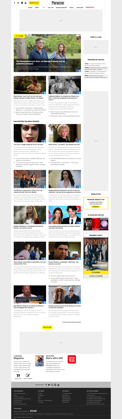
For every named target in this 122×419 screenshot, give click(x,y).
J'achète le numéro (96, 276)
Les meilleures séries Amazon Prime (96, 398)
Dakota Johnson (66, 397)
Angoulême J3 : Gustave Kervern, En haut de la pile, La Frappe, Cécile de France (96, 73)
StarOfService (48, 414)
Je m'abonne (96, 272)
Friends (40, 393)
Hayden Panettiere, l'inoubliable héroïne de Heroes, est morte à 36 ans (28, 227)
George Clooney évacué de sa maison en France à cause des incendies (65, 307)
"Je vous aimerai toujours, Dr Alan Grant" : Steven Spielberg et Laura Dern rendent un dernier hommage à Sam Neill (30, 164)
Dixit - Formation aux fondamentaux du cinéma (62, 414)
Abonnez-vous (34, 3)
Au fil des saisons (18, 400)
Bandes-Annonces (61, 7)
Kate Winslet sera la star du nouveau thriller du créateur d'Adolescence (96, 76)
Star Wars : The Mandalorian (45, 400)
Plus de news (47, 327)
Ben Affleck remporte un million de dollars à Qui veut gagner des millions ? (29, 307)
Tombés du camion (18, 397)
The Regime (41, 395)
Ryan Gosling (65, 395)
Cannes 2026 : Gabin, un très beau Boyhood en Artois (65, 116)
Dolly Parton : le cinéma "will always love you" (64, 144)
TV (43, 7)
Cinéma (30, 7)
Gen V (39, 397)
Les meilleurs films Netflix (93, 402)
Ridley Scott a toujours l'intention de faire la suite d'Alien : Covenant (96, 68)
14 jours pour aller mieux (20, 404)
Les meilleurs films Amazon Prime (95, 404)
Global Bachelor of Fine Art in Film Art (35, 414)
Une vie (15, 395)
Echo (39, 398)
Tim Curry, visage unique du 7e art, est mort (28, 144)
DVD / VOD (50, 7)
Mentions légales (17, 417)
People (72, 7)
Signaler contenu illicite (27, 417)
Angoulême (79, 7)
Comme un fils (17, 402)
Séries (37, 7)
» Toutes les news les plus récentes (71, 322)
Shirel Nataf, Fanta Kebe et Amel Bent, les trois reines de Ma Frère (30, 263)
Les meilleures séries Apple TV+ (95, 400)
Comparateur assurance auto (20, 414)
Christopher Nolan (67, 393)
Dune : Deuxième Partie (20, 393)
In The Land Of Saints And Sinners (22, 398)
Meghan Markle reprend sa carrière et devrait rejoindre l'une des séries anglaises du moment (65, 191)
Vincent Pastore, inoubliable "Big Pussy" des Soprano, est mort (64, 263)
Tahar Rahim (65, 402)
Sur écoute (40, 402)
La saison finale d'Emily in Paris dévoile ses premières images (95, 64)
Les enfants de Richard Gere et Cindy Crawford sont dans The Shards (64, 227)
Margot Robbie (66, 400)
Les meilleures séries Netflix (94, 397)
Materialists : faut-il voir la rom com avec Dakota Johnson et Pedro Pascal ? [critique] (28, 97)
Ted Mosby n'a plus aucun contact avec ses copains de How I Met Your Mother (28, 191)
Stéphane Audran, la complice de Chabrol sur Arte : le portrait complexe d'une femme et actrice (64, 98)
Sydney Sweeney (66, 398)
